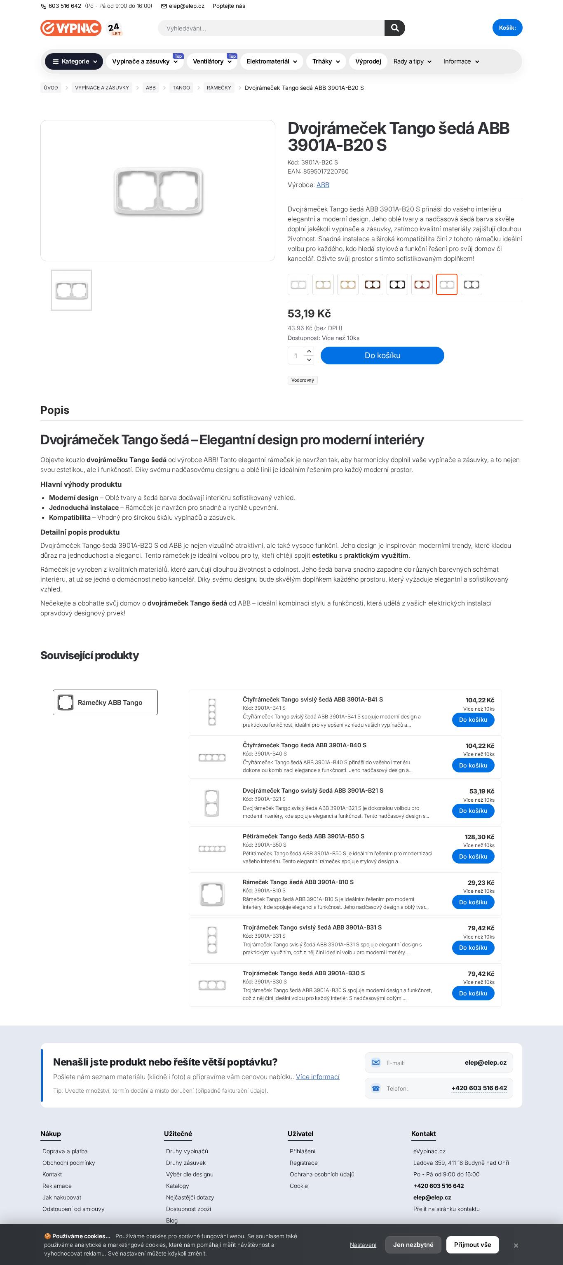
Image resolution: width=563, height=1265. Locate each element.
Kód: (294, 162)
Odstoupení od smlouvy (73, 1208)
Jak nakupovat (61, 1197)
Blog (172, 1220)
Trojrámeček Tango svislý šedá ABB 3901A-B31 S (312, 927)
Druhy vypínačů (187, 1151)
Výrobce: (301, 185)
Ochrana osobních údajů (322, 1174)
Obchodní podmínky (68, 1162)
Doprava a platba (65, 1151)
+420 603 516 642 (479, 1088)
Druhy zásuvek (186, 1162)
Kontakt (52, 1174)
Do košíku (383, 355)
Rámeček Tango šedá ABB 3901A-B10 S (298, 881)
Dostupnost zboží (188, 1208)
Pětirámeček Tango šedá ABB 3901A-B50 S (303, 836)
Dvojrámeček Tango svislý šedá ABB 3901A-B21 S (313, 790)
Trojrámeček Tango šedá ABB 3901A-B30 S (304, 972)
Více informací (318, 1077)
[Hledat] (395, 28)
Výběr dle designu (189, 1174)
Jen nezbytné (413, 1245)
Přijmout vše (472, 1245)
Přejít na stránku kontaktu (446, 1208)
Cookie (299, 1185)
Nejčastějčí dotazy (190, 1197)
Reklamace (57, 1185)
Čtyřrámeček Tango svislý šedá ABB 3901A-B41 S (313, 699)
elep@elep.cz (186, 5)
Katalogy (177, 1185)
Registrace (304, 1162)
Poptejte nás (229, 5)
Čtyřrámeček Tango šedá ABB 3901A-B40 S (304, 745)
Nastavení (363, 1244)
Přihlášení (302, 1151)
